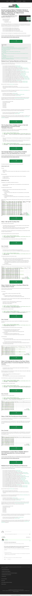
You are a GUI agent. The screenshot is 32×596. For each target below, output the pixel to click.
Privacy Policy (3, 580)
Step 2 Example (4, 52)
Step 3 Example (4, 55)
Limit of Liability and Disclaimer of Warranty (6, 582)
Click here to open (27, 79)
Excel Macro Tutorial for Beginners (6, 571)
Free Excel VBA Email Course (5, 569)
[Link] (14, 534)
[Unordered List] (10, 534)
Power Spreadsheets (16, 6)
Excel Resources (4, 576)
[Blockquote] (11, 534)
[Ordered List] (9, 534)
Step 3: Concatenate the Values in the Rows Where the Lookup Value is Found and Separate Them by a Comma (15, 54)
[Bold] (5, 534)
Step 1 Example (4, 50)
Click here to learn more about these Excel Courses (22, 98)
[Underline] (7, 534)
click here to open (11, 84)
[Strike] (8, 534)
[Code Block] (13, 534)
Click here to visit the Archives (24, 90)
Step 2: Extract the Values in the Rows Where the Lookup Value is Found (11, 51)
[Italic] (6, 534)
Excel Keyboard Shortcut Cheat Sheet (6, 574)
